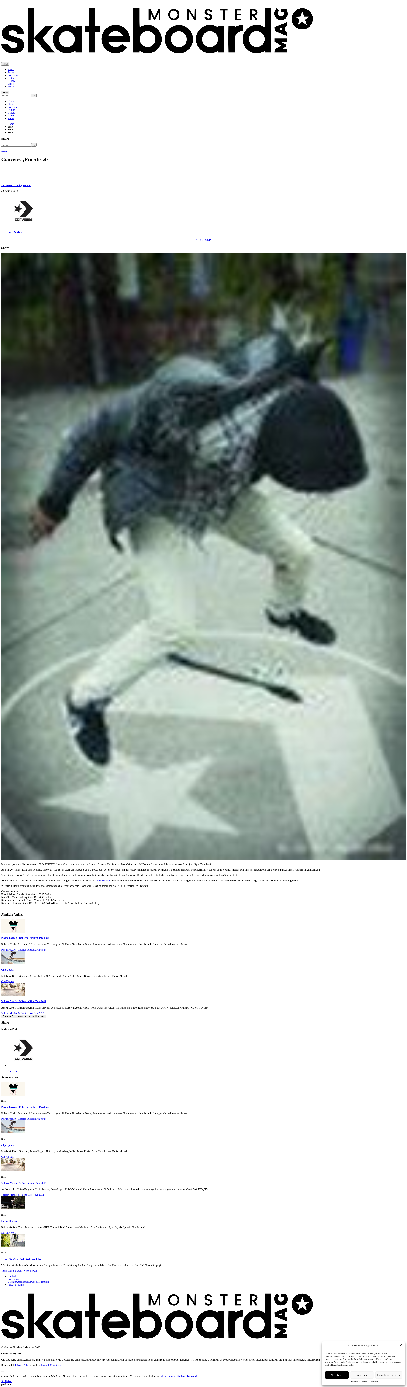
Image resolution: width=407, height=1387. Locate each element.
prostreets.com (103, 880)
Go (34, 95)
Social (11, 86)
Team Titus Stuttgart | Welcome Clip (21, 1259)
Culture (11, 78)
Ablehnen (362, 1375)
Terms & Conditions (51, 1365)
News (11, 69)
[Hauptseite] (157, 56)
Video (11, 83)
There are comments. (24, 1016)
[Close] (2, 1371)
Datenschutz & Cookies (358, 1382)
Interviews (13, 75)
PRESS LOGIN (203, 240)
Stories (11, 72)
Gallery (11, 81)
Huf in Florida (9, 1221)
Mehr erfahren (168, 1376)
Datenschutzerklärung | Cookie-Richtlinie (28, 1281)
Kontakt (12, 1276)
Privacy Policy (22, 1365)
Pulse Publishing (16, 1284)
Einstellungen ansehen (388, 1375)
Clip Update (7, 969)
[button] (400, 1345)
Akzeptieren (337, 1375)
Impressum (374, 1382)
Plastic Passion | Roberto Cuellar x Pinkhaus (25, 938)
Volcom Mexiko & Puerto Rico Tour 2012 (23, 1001)
